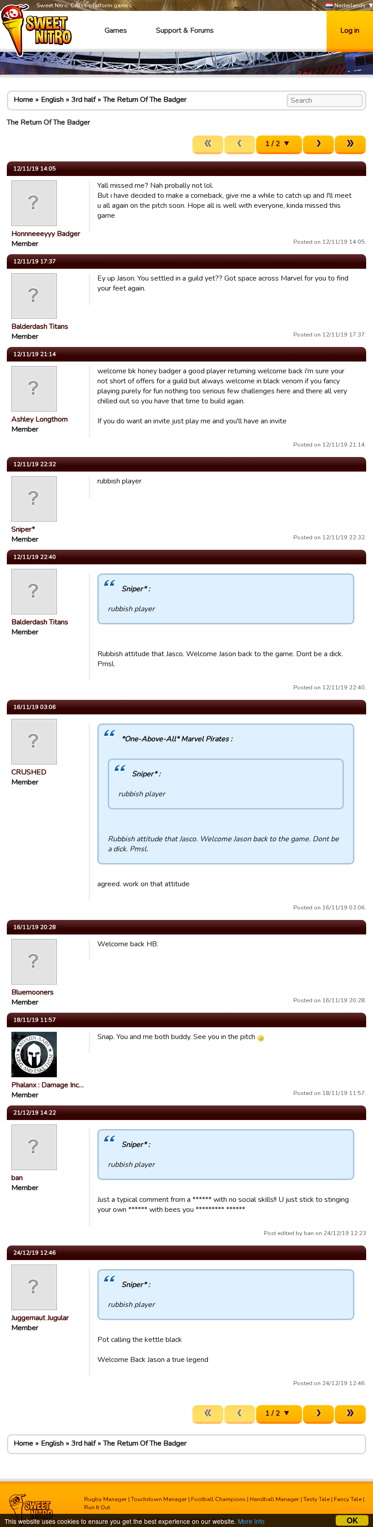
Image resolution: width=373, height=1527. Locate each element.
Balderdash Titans (39, 326)
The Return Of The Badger (144, 100)
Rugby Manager (105, 1499)
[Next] (318, 145)
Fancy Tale (348, 1499)
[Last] (350, 145)
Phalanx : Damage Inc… (47, 1085)
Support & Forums (185, 30)
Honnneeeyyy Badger (45, 234)
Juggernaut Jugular (40, 1318)
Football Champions (218, 1499)
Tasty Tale (316, 1499)
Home (23, 100)
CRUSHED (28, 772)
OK (352, 1520)
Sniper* (23, 529)
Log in (349, 30)
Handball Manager (274, 1499)
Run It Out (97, 1507)
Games (116, 30)
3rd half (83, 100)
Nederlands (349, 5)
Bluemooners (32, 992)
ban (17, 1178)
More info (251, 1521)
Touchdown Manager (159, 1499)
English (52, 100)
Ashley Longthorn (39, 419)
